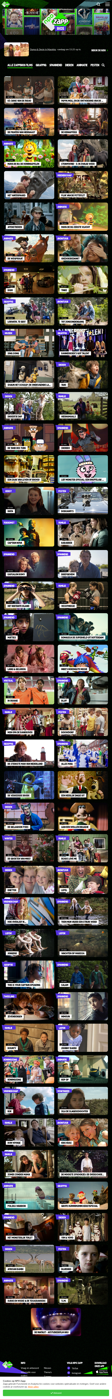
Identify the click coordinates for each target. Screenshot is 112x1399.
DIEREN (69, 65)
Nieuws (47, 1368)
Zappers (47, 1376)
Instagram (76, 1373)
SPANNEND (55, 65)
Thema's (48, 1372)
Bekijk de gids (98, 50)
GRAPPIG (41, 65)
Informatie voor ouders (28, 1374)
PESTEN (95, 65)
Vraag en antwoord (30, 1368)
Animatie (82, 65)
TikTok (74, 1368)
